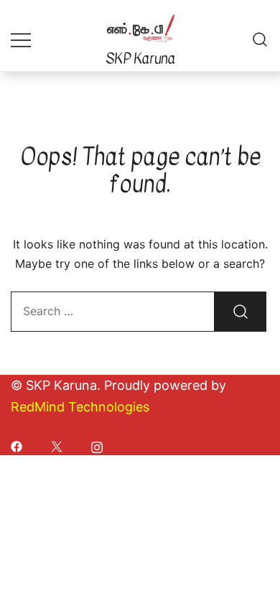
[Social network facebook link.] (16, 445)
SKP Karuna (140, 58)
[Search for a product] (260, 39)
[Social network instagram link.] (97, 445)
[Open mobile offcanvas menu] (21, 39)
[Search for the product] (240, 312)
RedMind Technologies (80, 406)
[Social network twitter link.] (56, 445)
